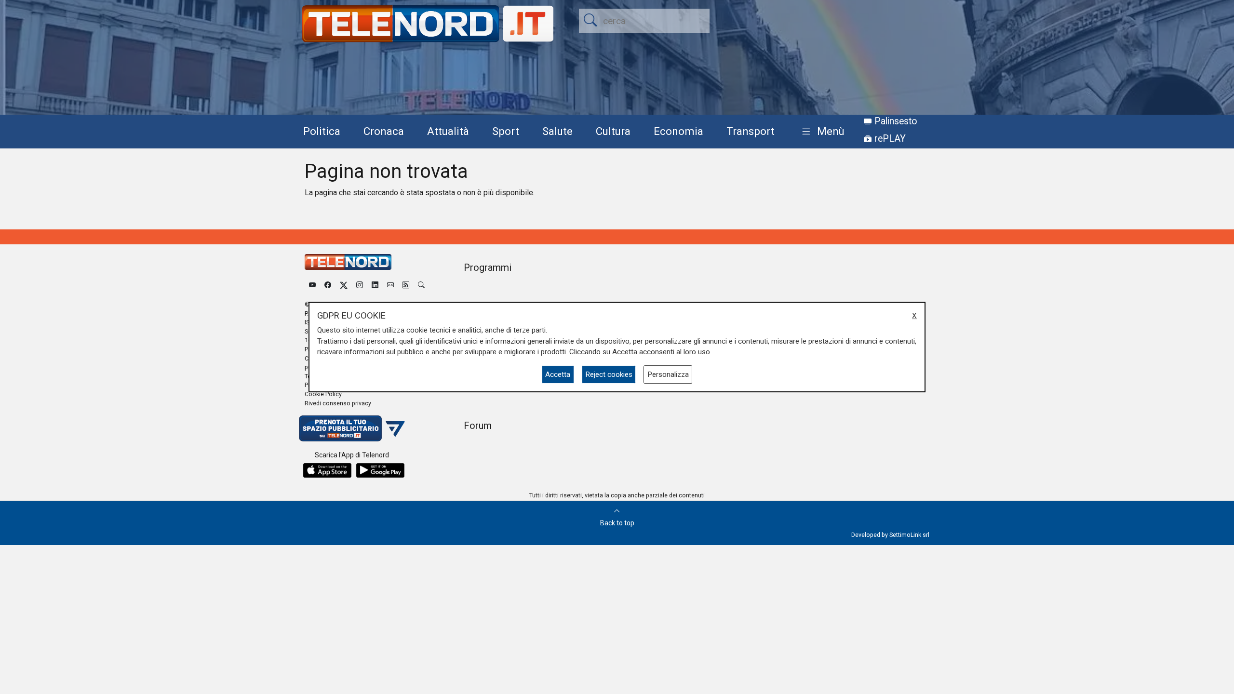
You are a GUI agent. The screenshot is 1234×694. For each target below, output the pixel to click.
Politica (321, 131)
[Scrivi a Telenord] (390, 285)
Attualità (448, 131)
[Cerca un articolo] (421, 285)
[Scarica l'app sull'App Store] (327, 470)
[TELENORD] (348, 262)
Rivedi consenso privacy (338, 403)
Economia (678, 131)
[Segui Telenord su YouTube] (312, 285)
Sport (505, 131)
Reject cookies (608, 374)
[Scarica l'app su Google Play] (380, 470)
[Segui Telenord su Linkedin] (375, 285)
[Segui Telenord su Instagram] (359, 285)
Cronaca (383, 131)
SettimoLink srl (909, 534)
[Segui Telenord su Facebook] (327, 285)
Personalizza (668, 374)
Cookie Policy (323, 394)
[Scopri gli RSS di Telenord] (406, 285)
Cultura (613, 131)
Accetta (557, 374)
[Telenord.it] (352, 428)
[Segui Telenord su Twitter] (343, 285)
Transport (750, 131)
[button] (821, 132)
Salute (557, 131)
